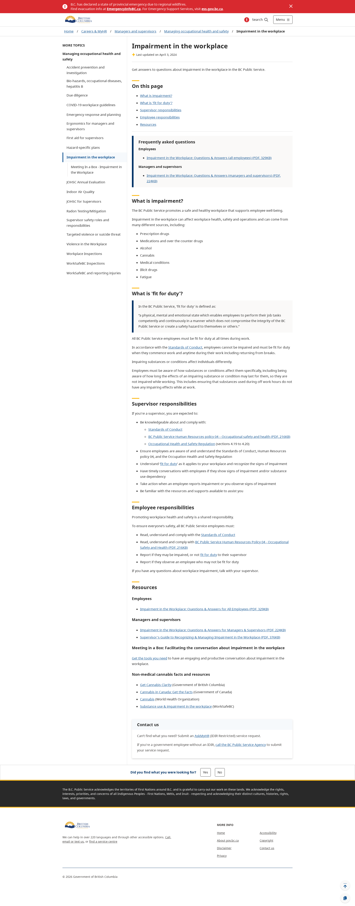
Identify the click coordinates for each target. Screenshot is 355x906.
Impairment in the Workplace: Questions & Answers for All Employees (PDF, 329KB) (204, 609)
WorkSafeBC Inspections (86, 263)
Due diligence (77, 95)
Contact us (267, 848)
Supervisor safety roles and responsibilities (88, 223)
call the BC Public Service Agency (241, 744)
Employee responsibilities (160, 117)
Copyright (266, 840)
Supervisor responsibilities (160, 110)
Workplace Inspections (84, 253)
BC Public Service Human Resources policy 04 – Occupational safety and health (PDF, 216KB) (219, 436)
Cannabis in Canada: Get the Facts (166, 692)
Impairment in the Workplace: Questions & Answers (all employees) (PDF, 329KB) (209, 158)
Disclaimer (224, 848)
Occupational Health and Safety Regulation (181, 444)
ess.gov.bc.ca (212, 9)
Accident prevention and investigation (86, 70)
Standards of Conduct (185, 347)
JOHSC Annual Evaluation (86, 182)
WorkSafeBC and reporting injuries (94, 273)
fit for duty (168, 464)
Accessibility (268, 833)
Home (69, 31)
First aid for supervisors (85, 138)
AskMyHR (202, 736)
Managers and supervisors (135, 31)
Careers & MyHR (94, 31)
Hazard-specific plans (83, 147)
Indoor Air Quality (80, 192)
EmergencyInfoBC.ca (124, 9)
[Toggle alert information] (246, 19)
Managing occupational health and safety (196, 31)
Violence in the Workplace (87, 244)
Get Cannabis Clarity (156, 685)
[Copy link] (345, 898)
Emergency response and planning (94, 114)
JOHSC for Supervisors (84, 201)
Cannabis (147, 699)
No (220, 772)
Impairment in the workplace (91, 157)
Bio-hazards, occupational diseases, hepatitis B (94, 84)
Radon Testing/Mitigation (86, 211)
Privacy (222, 856)
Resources (148, 124)
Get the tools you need (149, 658)
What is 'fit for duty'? (156, 103)
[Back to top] (345, 885)
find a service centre (103, 841)
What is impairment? (156, 95)
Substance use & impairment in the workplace (176, 706)
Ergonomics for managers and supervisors (90, 126)
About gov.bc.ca (228, 840)
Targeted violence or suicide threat (94, 234)
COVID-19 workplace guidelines (91, 105)
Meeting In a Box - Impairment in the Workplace (96, 170)
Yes (205, 772)
